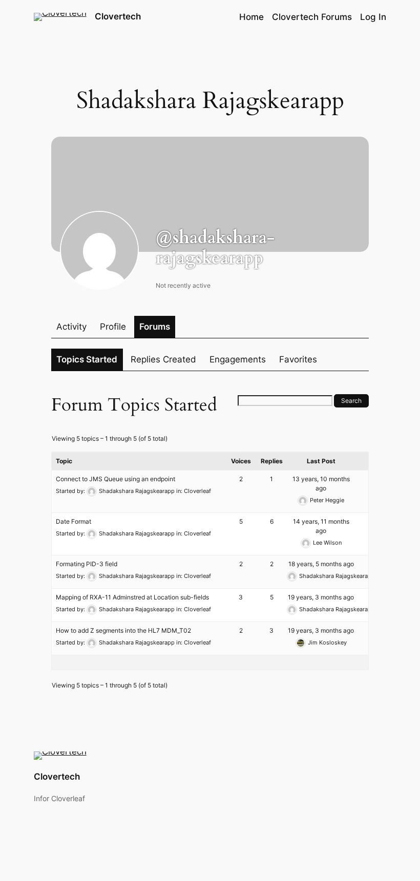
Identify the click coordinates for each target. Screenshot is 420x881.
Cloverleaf (197, 491)
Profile (113, 326)
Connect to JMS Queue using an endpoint (115, 479)
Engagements (237, 359)
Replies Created (163, 359)
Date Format (73, 521)
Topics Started (86, 359)
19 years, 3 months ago (321, 597)
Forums (154, 326)
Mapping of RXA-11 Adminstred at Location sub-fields (132, 597)
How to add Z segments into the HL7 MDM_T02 (123, 630)
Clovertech (118, 16)
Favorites (298, 359)
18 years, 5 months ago (321, 564)
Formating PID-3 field (86, 564)
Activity (71, 326)
